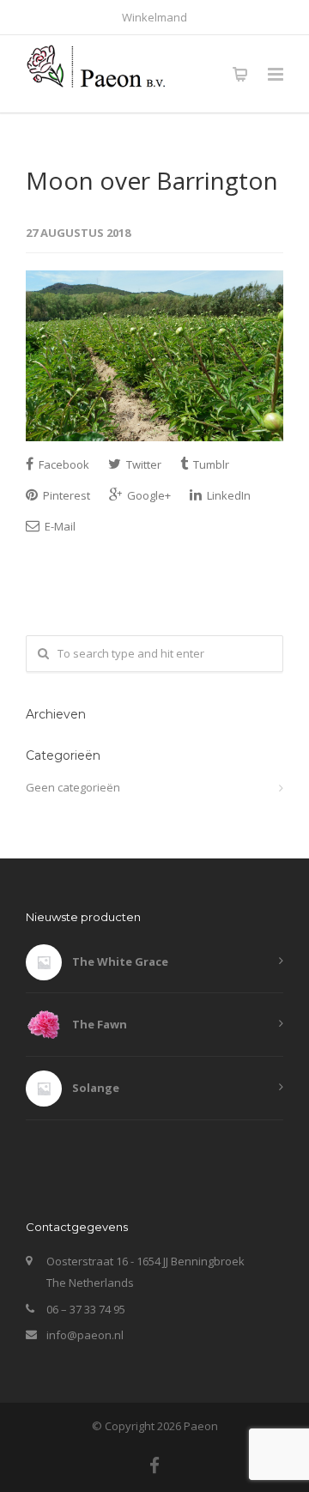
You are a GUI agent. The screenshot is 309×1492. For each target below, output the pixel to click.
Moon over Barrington (152, 180)
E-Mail (59, 526)
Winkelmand (154, 17)
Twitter (142, 464)
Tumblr (210, 464)
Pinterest (65, 495)
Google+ (147, 495)
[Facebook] (154, 1465)
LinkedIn (227, 495)
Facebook (62, 464)
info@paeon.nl (85, 1335)
